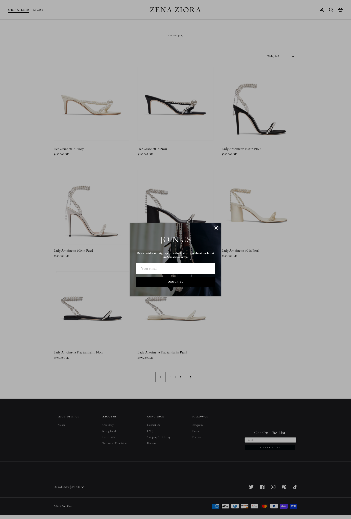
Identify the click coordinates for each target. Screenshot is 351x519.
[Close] (216, 227)
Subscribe (175, 281)
